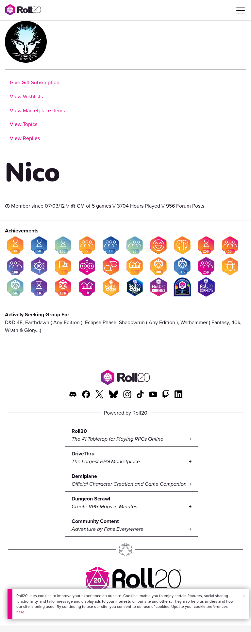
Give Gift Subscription (34, 82)
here (20, 612)
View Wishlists (26, 96)
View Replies (25, 138)
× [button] (244, 596)
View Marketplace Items (37, 110)
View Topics (23, 124)
